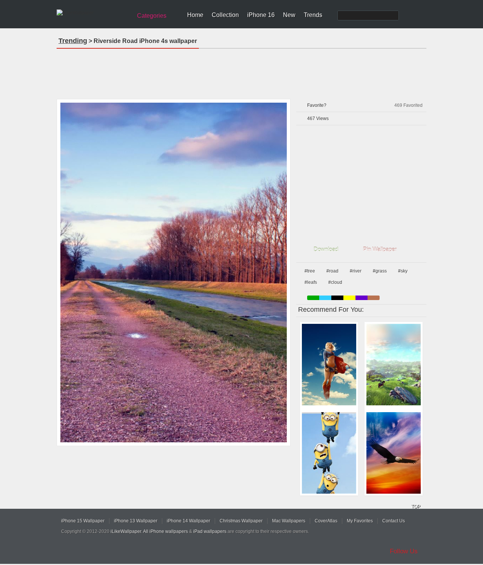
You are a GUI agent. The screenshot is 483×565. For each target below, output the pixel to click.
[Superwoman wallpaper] (329, 364)
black (337, 298)
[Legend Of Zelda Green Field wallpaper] (393, 364)
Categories (151, 15)
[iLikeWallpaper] (93, 12)
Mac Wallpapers (288, 520)
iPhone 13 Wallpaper (135, 520)
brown (374, 298)
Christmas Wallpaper (241, 520)
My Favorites (360, 520)
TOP (415, 506)
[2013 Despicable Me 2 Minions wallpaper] (329, 453)
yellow (349, 298)
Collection (225, 15)
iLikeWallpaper (126, 531)
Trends (313, 15)
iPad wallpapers (209, 531)
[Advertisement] (241, 71)
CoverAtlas (326, 520)
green (313, 298)
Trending (72, 41)
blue (325, 298)
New (289, 15)
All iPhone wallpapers (165, 531)
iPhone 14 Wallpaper (188, 520)
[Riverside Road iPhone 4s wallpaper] (173, 272)
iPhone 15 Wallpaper (83, 520)
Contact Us (393, 520)
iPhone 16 (261, 15)
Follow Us (404, 551)
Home (195, 15)
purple (361, 298)
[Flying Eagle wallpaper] (393, 453)
